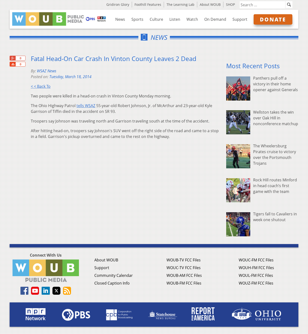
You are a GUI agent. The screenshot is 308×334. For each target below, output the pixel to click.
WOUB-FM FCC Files (184, 283)
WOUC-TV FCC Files (184, 267)
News (120, 19)
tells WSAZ (86, 105)
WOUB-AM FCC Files (184, 275)
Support (239, 19)
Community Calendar (113, 275)
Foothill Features (148, 4)
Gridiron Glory (117, 4)
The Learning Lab (180, 4)
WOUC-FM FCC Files (256, 260)
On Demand (215, 19)
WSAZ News (46, 71)
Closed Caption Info (112, 283)
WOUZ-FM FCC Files (256, 283)
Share (12, 64)
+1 (12, 58)
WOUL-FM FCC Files (256, 275)
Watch (192, 19)
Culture (156, 19)
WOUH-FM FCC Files (256, 267)
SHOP (230, 4)
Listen (174, 19)
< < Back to (41, 86)
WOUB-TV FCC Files (184, 260)
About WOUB (210, 4)
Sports (137, 19)
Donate (273, 19)
